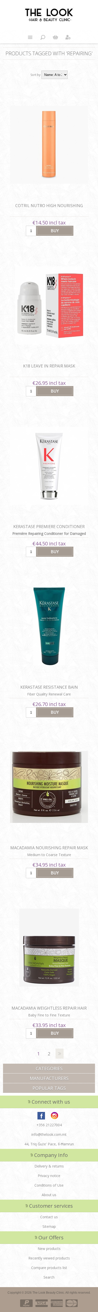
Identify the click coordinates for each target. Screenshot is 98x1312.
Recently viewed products (49, 1258)
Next (60, 1054)
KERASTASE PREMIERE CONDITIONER (49, 526)
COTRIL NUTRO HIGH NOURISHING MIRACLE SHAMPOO (49, 208)
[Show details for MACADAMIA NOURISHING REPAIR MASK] (49, 787)
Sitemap (49, 1226)
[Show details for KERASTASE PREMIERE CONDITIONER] (49, 466)
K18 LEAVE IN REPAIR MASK (49, 366)
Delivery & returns (49, 1166)
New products (49, 1248)
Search (49, 1277)
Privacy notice (49, 1175)
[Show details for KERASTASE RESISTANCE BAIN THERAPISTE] (49, 626)
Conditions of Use (49, 1185)
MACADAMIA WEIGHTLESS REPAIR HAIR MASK (49, 1010)
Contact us (49, 1216)
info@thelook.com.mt (49, 1134)
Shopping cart (55, 37)
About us (49, 1194)
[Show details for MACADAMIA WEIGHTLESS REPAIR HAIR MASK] (49, 947)
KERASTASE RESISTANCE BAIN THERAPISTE (49, 689)
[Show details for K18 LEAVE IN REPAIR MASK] (49, 305)
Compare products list (49, 1267)
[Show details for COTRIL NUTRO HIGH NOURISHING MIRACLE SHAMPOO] (49, 145)
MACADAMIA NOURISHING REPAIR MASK (49, 848)
